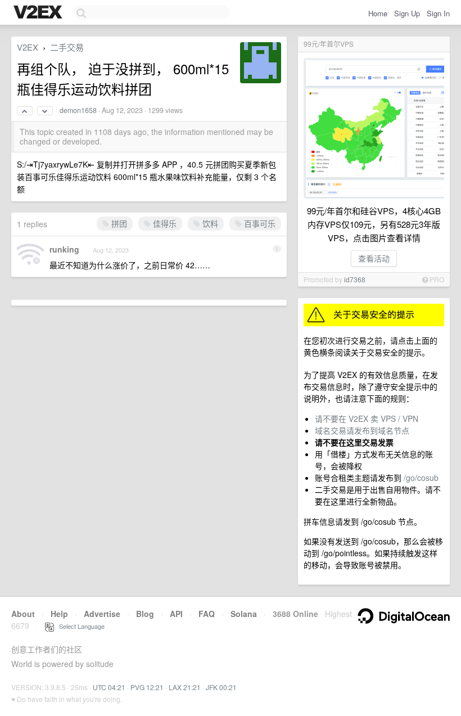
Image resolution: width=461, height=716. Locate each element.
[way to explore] (39, 12)
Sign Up (407, 13)
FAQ (206, 613)
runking (64, 249)
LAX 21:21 (185, 687)
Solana (244, 613)
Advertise (102, 613)
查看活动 (374, 258)
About (23, 613)
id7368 (354, 279)
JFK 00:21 (221, 687)
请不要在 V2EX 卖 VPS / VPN (366, 418)
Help (59, 613)
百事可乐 (258, 223)
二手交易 (67, 47)
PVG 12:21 (147, 687)
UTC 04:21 (109, 687)
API (176, 613)
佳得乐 (164, 223)
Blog (145, 613)
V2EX (27, 47)
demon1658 (78, 110)
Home (377, 13)
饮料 (209, 223)
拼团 (118, 223)
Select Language (79, 626)
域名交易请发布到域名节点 (362, 430)
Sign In (438, 13)
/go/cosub (421, 477)
